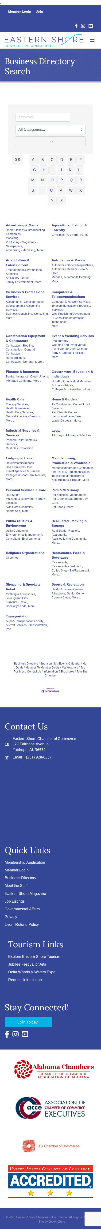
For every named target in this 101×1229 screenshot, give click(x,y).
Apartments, (59, 534)
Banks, (10, 376)
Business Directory (26, 663)
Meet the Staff (16, 886)
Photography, (60, 341)
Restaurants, (60, 562)
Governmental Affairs (22, 909)
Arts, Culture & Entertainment (17, 262)
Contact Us (34, 671)
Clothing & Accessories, (21, 594)
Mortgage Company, (19, 380)
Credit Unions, (39, 376)
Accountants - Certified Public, (25, 301)
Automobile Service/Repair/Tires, (73, 265)
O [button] (52, 180)
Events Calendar (69, 663)
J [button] (61, 170)
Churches (12, 557)
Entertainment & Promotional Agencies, (24, 272)
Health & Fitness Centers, (68, 589)
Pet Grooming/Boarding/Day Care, (70, 500)
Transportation (18, 616)
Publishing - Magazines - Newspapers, (22, 244)
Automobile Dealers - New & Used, (70, 271)
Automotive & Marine (68, 260)
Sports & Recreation (68, 584)
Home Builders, (16, 357)
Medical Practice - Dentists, (23, 416)
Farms (84, 234)
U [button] (51, 190)
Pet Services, (60, 495)
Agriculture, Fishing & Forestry (69, 227)
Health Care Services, (20, 412)
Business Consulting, (19, 313)
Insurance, (22, 376)
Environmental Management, (24, 534)
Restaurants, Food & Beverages (68, 555)
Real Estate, (59, 530)
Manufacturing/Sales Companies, (73, 468)
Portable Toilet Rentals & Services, (21, 442)
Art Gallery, (13, 278)
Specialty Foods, (16, 606)
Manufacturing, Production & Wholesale (71, 460)
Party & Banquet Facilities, (68, 353)
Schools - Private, (63, 385)
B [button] (42, 160)
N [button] (42, 180)
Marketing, (12, 238)
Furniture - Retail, (17, 602)
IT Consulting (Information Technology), (68, 320)
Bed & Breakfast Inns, (19, 467)
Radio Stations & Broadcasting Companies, (25, 232)
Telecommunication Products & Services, (71, 307)
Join (39, 12)
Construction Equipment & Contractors (25, 338)
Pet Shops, (59, 507)
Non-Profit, (58, 381)
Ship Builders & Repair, (66, 480)
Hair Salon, (13, 495)
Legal (56, 430)
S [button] (32, 190)
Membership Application (25, 862)
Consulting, (41, 313)
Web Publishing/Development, (71, 313)
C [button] (52, 160)
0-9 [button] (17, 160)
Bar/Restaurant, (79, 570)
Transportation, (38, 625)
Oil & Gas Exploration (19, 448)
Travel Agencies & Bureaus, (23, 471)
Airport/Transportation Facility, (25, 621)
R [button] (80, 180)
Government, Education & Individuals (72, 374)
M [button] (32, 180)
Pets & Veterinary (65, 490)
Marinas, (57, 277)
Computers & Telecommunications (68, 294)
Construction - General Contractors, (20, 351)
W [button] (71, 190)
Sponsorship (48, 663)
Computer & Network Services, (71, 301)
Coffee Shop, (60, 570)
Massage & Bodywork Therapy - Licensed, (26, 500)
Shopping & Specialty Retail (23, 587)
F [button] (80, 160)
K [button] (70, 170)
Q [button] (71, 180)
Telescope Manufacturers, (68, 476)
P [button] (61, 180)
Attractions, (59, 593)
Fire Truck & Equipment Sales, (71, 472)
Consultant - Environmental (23, 538)
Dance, (25, 278)
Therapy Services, (17, 404)
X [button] (80, 190)
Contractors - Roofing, (20, 345)
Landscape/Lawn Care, (67, 416)
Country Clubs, (61, 597)
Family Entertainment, (20, 282)
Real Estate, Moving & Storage (69, 523)
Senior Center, (76, 593)
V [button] (61, 190)
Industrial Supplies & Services (22, 433)
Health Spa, (13, 511)
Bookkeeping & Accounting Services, (23, 307)
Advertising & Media (22, 225)
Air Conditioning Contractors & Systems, (71, 406)
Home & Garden (64, 399)
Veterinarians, (78, 495)
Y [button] (52, 201)
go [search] (52, 141)
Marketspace (70, 667)
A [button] (33, 160)
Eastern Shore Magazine (25, 894)
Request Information (25, 980)
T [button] (42, 190)
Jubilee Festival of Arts (27, 964)
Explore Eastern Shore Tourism (34, 957)
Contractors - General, (20, 361)
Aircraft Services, (16, 625)
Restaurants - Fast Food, (67, 566)
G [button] (34, 170)
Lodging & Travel (19, 458)
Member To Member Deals (42, 667)
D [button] (61, 160)
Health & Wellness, (18, 408)
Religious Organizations (25, 553)
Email (17, 757)
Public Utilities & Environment (19, 523)
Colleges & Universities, (67, 389)
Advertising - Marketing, (21, 250)
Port (8, 629)
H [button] (44, 170)
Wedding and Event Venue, (69, 345)
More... (41, 250)
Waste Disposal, (62, 420)
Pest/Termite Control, (65, 412)
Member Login (19, 12)
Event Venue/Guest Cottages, (70, 349)
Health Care (15, 399)
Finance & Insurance (22, 372)
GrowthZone (57, 1222)
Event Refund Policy (22, 925)
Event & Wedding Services (73, 336)
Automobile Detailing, (77, 277)
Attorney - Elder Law (78, 435)
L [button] (79, 170)
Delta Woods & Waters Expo (31, 972)
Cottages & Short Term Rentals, (26, 475)
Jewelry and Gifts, (17, 598)
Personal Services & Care (26, 490)
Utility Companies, (17, 530)
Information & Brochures (58, 671)
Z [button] (61, 201)
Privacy (11, 917)
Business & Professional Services (25, 294)
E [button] (71, 160)
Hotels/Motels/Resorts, (20, 463)
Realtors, (74, 530)
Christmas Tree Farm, (65, 234)
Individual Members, (79, 381)
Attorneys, (58, 435)
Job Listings (15, 901)
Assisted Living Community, (69, 538)
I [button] (52, 170)
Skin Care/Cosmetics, (19, 507)
